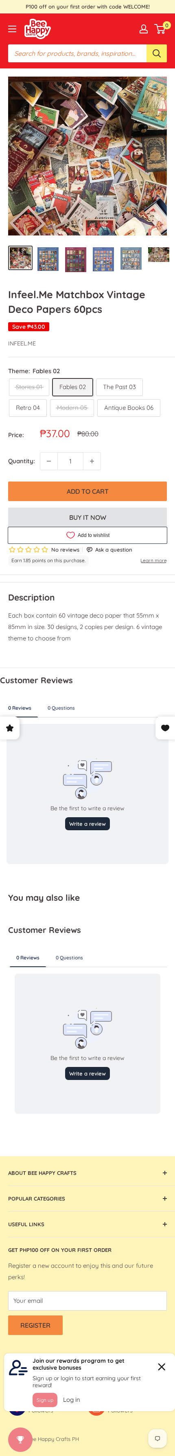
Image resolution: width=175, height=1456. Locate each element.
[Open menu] (12, 29)
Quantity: (21, 461)
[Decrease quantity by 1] (48, 461)
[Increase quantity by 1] (92, 461)
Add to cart (88, 491)
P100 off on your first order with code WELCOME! (88, 6)
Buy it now (87, 517)
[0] (160, 29)
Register (35, 1325)
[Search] (157, 53)
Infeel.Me (22, 343)
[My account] (144, 28)
